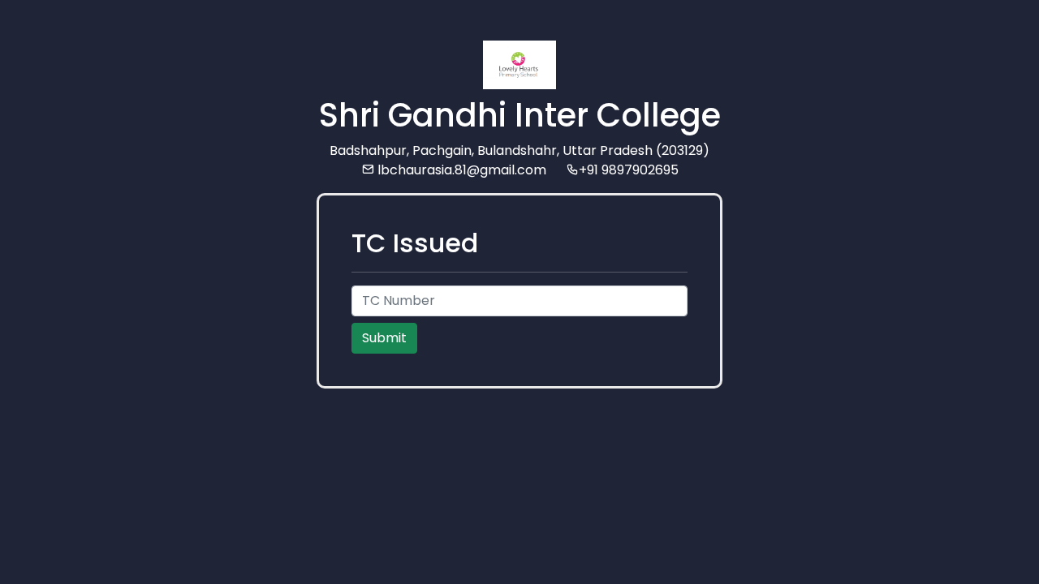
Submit (384, 337)
